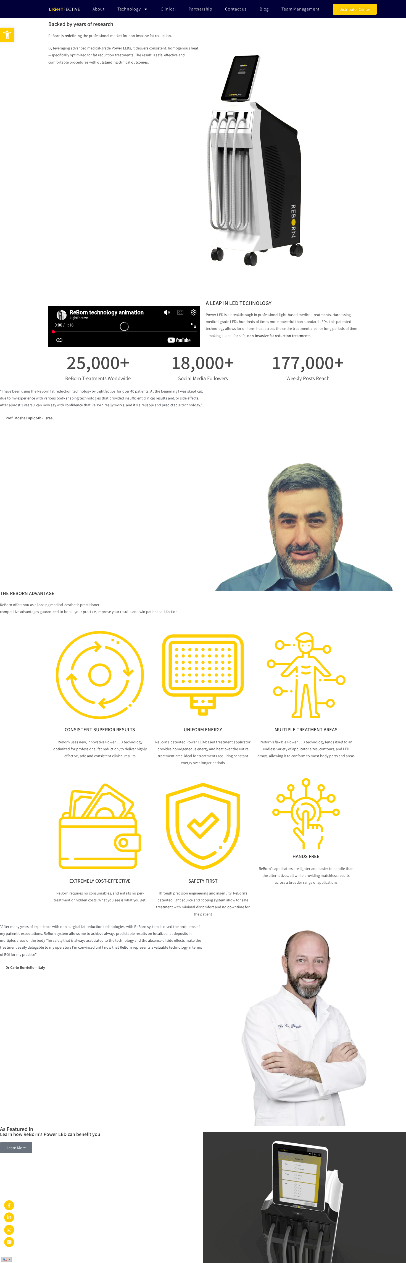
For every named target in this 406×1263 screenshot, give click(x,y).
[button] (7, 35)
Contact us (236, 9)
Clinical (168, 9)
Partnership (200, 9)
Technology (129, 9)
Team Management (300, 9)
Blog (264, 9)
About (99, 9)
